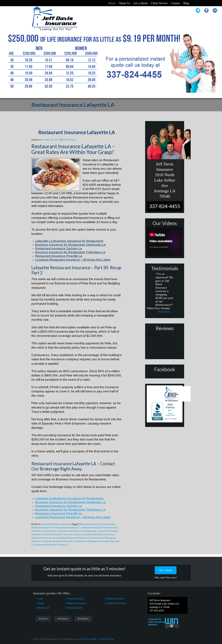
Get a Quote (140, 3)
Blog (186, 3)
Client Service (159, 3)
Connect (63, 619)
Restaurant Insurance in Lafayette (48, 537)
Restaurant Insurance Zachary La (52, 544)
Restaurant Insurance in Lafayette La (85, 537)
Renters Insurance (115, 598)
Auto (40, 598)
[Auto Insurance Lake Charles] (54, 30)
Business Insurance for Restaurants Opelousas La (56, 527)
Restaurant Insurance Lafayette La (70, 541)
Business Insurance (77, 603)
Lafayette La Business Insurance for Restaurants (71, 531)
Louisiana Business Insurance (56, 524)
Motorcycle (43, 607)
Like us (43, 619)
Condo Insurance (76, 598)
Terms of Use (107, 639)
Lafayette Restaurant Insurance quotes (62, 534)
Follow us (84, 619)
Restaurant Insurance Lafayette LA (76, 132)
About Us (124, 3)
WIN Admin (70, 139)
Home (112, 3)
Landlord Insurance (116, 603)
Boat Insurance (74, 607)
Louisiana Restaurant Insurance (98, 534)
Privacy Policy (90, 639)
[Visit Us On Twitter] (198, 13)
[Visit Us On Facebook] (206, 13)
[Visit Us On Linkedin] (215, 13)
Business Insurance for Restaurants (97, 524)
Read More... (164, 311)
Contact (175, 3)
